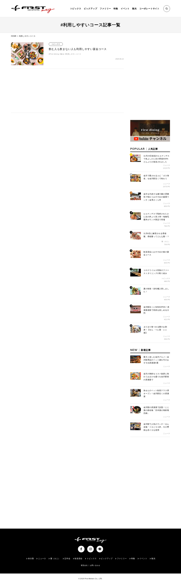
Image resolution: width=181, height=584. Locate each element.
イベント (125, 8)
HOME (14, 36)
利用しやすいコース (73, 54)
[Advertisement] (67, 90)
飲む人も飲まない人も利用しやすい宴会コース (78, 49)
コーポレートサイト (149, 8)
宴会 (62, 54)
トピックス (75, 8)
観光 (134, 8)
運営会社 (84, 565)
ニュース (42, 558)
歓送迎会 (78, 558)
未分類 (31, 558)
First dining (54, 54)
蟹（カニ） (55, 558)
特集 (116, 8)
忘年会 (67, 558)
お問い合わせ (95, 565)
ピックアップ (90, 8)
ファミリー (105, 8)
